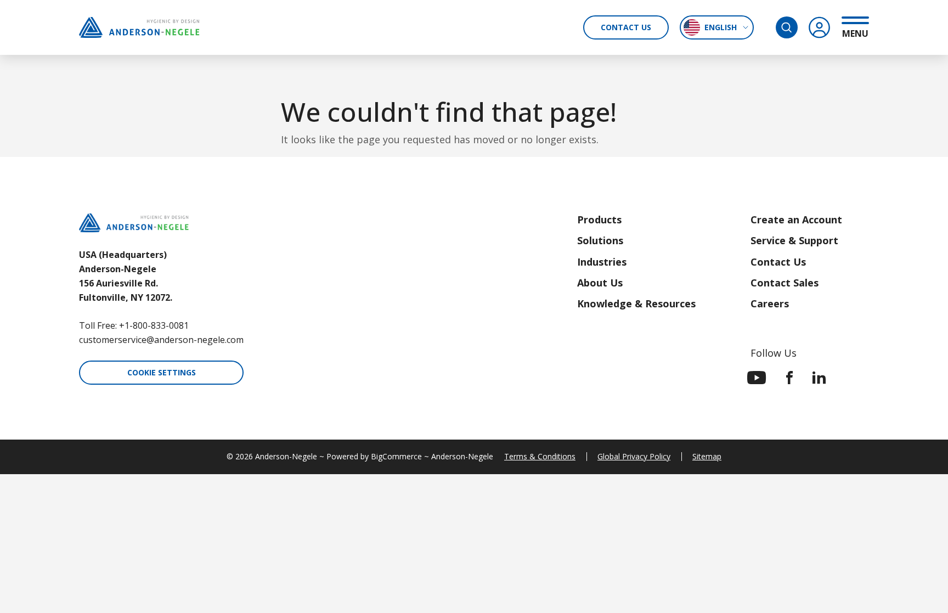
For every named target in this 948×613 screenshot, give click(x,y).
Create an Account (796, 219)
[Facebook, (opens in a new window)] (789, 377)
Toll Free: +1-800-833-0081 (134, 325)
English (720, 27)
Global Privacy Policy (633, 456)
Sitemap (706, 456)
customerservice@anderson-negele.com (161, 340)
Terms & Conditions (539, 456)
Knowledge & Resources (636, 303)
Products (599, 219)
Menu (855, 33)
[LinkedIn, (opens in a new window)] (819, 377)
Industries (602, 261)
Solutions (600, 240)
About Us (600, 282)
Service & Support (794, 240)
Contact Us (626, 27)
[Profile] (820, 27)
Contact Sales (785, 282)
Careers (770, 303)
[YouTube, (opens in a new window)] (756, 377)
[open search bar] (787, 27)
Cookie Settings (161, 372)
